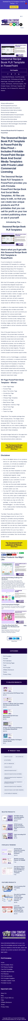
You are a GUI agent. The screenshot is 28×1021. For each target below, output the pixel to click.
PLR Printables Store (7, 965)
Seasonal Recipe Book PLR (10, 770)
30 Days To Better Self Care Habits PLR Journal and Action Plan (13, 704)
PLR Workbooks (20, 585)
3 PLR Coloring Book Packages (10, 604)
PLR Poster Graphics (18, 83)
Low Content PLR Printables (18, 1018)
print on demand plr (9, 763)
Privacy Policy (7, 674)
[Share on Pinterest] (16, 74)
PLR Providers (7, 656)
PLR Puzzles (6, 667)
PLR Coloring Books (6, 976)
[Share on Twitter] (12, 74)
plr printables (7, 760)
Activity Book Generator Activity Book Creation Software (19, 851)
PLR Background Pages (17, 79)
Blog (2, 995)
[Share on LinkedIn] (19, 74)
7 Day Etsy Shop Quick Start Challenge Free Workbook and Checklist (10, 626)
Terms (5, 672)
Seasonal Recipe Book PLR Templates (13, 786)
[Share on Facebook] (8, 74)
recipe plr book (8, 767)
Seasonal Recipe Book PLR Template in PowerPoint (13, 778)
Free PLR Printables (6, 969)
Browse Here (14, 7)
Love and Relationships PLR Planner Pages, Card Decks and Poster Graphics (19, 908)
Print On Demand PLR (12, 88)
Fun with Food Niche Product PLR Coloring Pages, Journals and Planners (19, 897)
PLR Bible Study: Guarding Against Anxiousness (19, 817)
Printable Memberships (7, 971)
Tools (4, 665)
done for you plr (8, 756)
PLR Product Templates (16, 86)
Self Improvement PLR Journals (13, 587)
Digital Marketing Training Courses (9, 630)
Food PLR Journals (19, 77)
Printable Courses (6, 983)
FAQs (2, 1000)
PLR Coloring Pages (15, 606)
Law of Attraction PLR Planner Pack (13, 693)
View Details (14, 567)
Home (2, 962)
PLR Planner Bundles (7, 967)
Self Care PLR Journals (17, 587)
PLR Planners (9, 83)
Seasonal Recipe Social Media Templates (14, 790)
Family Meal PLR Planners (8, 77)
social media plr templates (10, 793)
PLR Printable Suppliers (8, 978)
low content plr (19, 756)
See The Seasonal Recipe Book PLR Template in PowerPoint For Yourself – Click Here (14, 447)
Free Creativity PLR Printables (19, 887)
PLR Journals (15, 584)
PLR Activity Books (5, 79)
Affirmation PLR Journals (7, 580)
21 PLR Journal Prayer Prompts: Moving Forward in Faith (19, 826)
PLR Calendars (7, 661)
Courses (5, 658)
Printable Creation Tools (8, 980)
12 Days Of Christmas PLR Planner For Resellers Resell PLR (12, 728)
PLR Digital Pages (9, 583)
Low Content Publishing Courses (10, 630)
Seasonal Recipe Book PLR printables (13, 774)
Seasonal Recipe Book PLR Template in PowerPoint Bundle (13, 782)
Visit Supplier (14, 70)
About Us (3, 993)
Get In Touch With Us (7, 998)
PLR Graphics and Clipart (14, 81)
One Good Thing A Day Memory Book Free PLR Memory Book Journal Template (19, 869)
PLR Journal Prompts (6, 584)
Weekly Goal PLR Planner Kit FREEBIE (19, 859)
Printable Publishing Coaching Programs (10, 632)
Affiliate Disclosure (8, 670)
